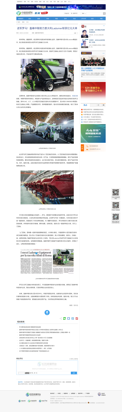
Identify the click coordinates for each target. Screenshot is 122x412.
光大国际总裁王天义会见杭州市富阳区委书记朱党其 (33, 343)
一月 (98, 105)
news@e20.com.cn (95, 149)
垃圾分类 (75, 96)
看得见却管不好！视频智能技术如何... (93, 109)
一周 (103, 105)
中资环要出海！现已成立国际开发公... (93, 114)
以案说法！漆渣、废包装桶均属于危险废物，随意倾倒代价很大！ (37, 345)
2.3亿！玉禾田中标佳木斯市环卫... (92, 119)
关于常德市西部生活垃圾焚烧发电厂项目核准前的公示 (34, 351)
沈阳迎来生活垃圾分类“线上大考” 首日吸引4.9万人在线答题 (35, 337)
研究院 (36, 1)
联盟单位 (66, 393)
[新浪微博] (77, 318)
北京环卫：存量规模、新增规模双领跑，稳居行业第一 (34, 340)
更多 (104, 25)
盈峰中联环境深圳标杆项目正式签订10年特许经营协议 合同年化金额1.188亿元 (41, 329)
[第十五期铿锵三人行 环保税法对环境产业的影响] (93, 56)
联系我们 (52, 393)
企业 (62, 1)
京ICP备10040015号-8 (81, 403)
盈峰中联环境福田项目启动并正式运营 (29, 335)
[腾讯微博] (73, 318)
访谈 (92, 18)
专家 (54, 1)
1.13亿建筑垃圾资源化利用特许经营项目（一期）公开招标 (35, 348)
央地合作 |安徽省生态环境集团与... (93, 122)
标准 (51, 1)
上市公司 (83, 18)
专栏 (28, 1)
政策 (40, 1)
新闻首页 (20, 18)
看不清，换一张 (33, 373)
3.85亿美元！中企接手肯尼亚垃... (92, 117)
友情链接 (73, 393)
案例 (65, 1)
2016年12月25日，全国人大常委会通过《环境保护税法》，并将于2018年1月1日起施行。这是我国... (92, 75)
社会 (74, 18)
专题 (101, 18)
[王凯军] (84, 39)
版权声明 (80, 393)
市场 (47, 18)
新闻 (25, 1)
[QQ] (68, 318)
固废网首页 (19, 1)
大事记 (59, 393)
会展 (58, 1)
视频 (32, 1)
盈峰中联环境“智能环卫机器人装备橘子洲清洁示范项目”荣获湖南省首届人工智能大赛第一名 (44, 332)
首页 (19, 22)
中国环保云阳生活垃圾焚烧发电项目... (93, 112)
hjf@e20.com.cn (58, 400)
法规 (44, 1)
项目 (56, 18)
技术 (65, 18)
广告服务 (87, 393)
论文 (47, 1)
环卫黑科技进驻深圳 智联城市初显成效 (30, 327)
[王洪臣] (84, 29)
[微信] (64, 318)
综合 (29, 18)
